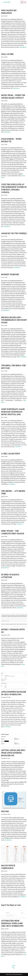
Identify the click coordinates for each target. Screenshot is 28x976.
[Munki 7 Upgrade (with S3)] (14, 620)
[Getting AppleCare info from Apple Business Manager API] (14, 739)
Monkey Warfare (10, 274)
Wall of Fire (7, 54)
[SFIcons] (14, 800)
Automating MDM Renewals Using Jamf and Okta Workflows (12, 923)
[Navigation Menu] (22, 2)
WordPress (19, 974)
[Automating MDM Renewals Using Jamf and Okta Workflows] (14, 910)
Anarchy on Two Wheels (14, 233)
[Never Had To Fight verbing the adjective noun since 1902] (5, 2)
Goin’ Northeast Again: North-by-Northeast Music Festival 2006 (13, 412)
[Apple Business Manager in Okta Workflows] (14, 680)
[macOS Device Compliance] (14, 854)
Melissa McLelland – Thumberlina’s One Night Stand (14, 320)
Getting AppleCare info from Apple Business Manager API (13, 753)
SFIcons (5, 811)
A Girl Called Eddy (10, 453)
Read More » (23, 47)
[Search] (25, 2)
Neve (7, 974)
